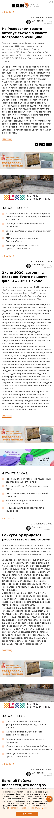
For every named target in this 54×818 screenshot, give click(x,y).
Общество (7, 139)
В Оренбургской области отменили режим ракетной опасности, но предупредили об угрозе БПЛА (28, 217)
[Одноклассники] (40, 144)
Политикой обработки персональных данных (28, 808)
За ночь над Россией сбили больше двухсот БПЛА (28, 232)
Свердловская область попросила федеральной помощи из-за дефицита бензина (26, 725)
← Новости (8, 12)
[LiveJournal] (50, 144)
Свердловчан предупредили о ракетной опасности (27, 495)
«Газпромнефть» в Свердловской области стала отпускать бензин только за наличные (29, 747)
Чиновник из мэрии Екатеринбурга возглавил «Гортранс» (24, 733)
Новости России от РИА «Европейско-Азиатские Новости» (20, 6)
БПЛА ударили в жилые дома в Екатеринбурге (22, 239)
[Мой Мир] (47, 144)
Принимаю (27, 814)
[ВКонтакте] (36, 144)
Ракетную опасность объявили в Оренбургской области (23, 247)
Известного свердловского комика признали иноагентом (24, 502)
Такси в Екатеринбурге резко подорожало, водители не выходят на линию (28, 480)
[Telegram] (43, 144)
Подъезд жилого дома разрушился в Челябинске (25, 225)
